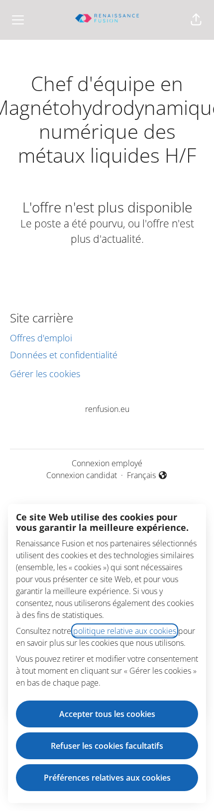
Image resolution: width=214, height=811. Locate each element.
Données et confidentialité (63, 355)
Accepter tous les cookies (107, 714)
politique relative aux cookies (124, 630)
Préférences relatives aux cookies (107, 777)
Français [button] (147, 475)
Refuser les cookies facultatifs (107, 745)
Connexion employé (107, 463)
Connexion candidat (81, 475)
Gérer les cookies (45, 374)
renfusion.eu (107, 409)
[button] (196, 20)
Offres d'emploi (41, 338)
